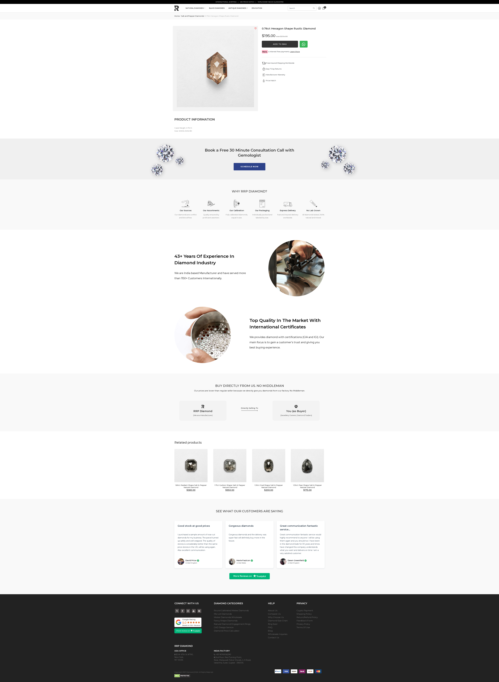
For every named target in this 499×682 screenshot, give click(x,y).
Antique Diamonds (237, 8)
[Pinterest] (199, 611)
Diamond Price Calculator (226, 631)
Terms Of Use (303, 627)
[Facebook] (183, 611)
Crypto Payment (305, 610)
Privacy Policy (303, 624)
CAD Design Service (224, 627)
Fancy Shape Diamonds (225, 620)
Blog (270, 631)
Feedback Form (305, 620)
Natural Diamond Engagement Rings (232, 624)
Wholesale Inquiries (277, 634)
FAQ (270, 627)
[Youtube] (194, 611)
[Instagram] (188, 611)
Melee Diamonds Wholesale (228, 617)
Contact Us (273, 637)
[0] (323, 8)
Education (257, 8)
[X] (177, 610)
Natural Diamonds (195, 8)
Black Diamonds (217, 8)
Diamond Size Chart (278, 620)
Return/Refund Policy (307, 617)
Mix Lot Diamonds (223, 614)
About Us (272, 610)
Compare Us (274, 614)
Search (313, 8)
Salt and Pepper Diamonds (192, 16)
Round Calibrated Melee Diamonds (231, 610)
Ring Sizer (273, 624)
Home (177, 16)
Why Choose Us (276, 617)
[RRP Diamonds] (176, 8)
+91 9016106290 (223, 654)
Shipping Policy (304, 614)
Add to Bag (280, 44)
